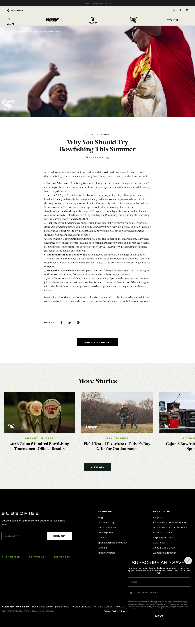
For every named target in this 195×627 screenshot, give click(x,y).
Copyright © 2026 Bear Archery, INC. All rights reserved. (28, 611)
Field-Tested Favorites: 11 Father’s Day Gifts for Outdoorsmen (117, 446)
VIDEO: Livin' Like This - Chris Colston (92, 606)
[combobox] (134, 592)
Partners (102, 548)
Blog (100, 517)
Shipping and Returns (164, 537)
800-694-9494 (63, 557)
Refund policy (105, 532)
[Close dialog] (188, 560)
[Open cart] (187, 10)
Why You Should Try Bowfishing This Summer (39, 32)
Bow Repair (159, 542)
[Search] (180, 10)
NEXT (159, 616)
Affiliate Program (106, 553)
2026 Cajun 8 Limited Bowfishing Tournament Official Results (39, 446)
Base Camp (7, 32)
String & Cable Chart (164, 548)
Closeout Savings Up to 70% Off (98, 3)
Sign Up (59, 536)
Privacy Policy (111, 611)
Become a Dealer (162, 532)
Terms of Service (107, 527)
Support (157, 517)
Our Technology (106, 522)
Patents (102, 537)
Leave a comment (97, 342)
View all (97, 467)
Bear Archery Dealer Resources (170, 522)
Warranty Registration (164, 553)
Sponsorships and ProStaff (112, 542)
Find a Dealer (11, 557)
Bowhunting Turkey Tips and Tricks (50, 606)
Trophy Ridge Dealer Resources (170, 527)
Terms (176, 608)
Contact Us (36, 557)
